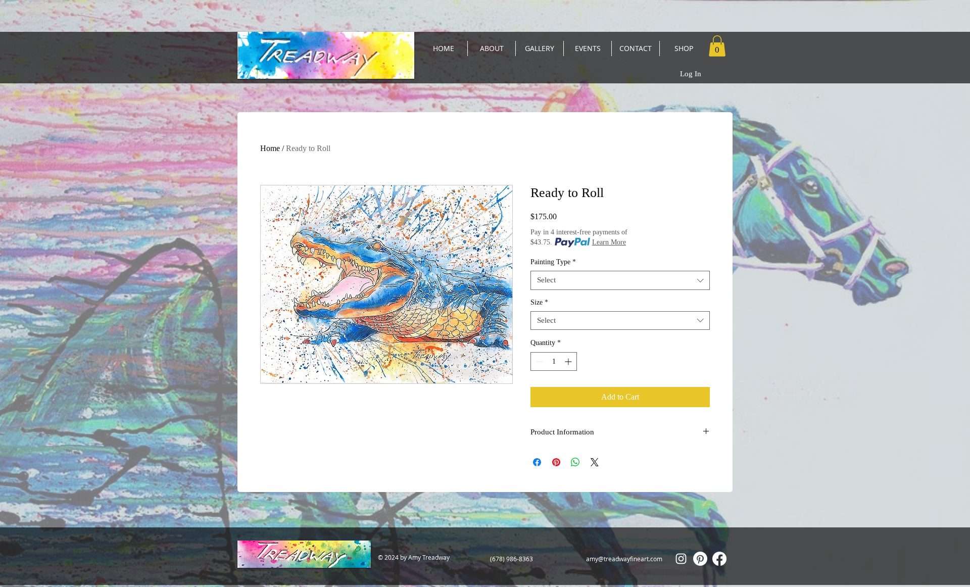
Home (270, 148)
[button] (717, 46)
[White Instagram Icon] (681, 559)
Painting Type (553, 262)
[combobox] (620, 280)
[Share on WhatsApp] (575, 462)
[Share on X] (595, 462)
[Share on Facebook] (537, 462)
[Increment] (569, 361)
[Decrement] (538, 361)
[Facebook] (719, 559)
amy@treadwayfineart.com (624, 559)
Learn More (609, 242)
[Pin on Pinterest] (556, 462)
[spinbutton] (554, 361)
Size (539, 302)
